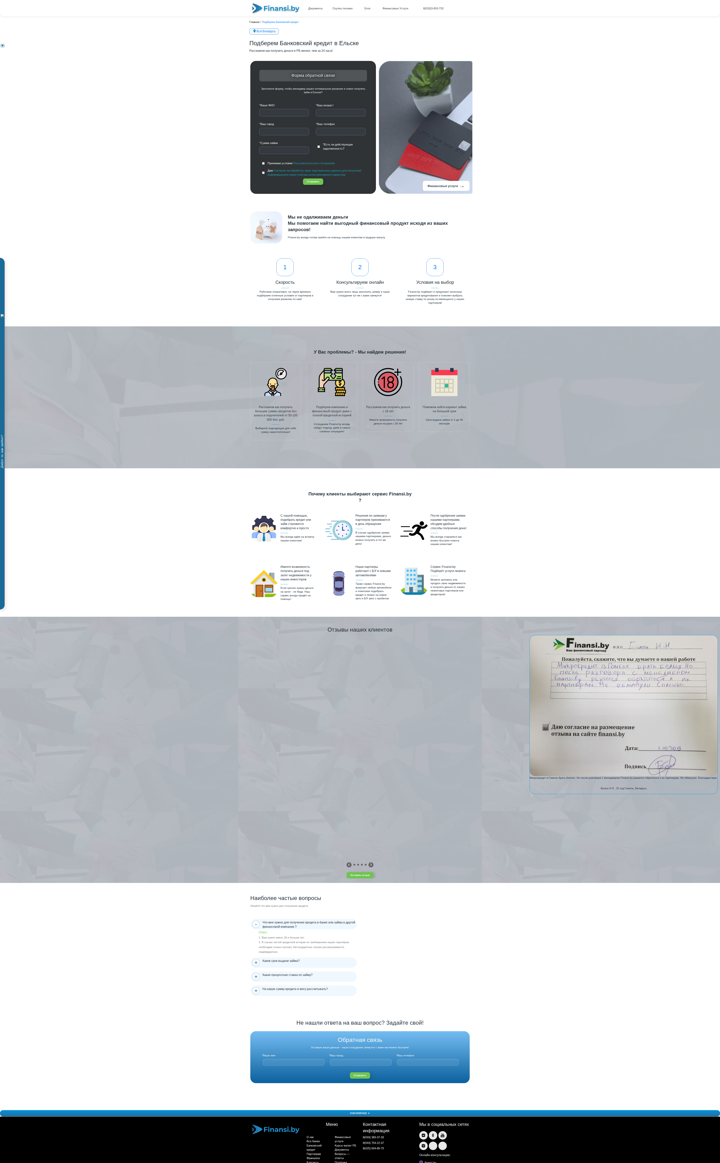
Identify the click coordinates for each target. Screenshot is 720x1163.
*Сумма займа (268, 143)
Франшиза (313, 1158)
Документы (315, 8)
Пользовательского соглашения (314, 163)
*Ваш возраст (325, 105)
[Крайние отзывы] (371, 864)
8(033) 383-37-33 (373, 1137)
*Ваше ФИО (267, 105)
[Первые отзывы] (349, 864)
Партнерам (314, 1154)
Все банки (313, 1141)
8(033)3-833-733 (433, 8)
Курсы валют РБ (345, 1145)
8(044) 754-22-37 (373, 1142)
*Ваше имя (268, 1055)
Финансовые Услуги (395, 8)
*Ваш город (266, 124)
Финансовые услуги (446, 185)
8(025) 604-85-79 (373, 1148)
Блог (367, 8)
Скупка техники (342, 8)
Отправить (313, 181)
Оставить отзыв (360, 875)
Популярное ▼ (360, 1113)
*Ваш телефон (325, 124)
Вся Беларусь (266, 31)
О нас (310, 1137)
